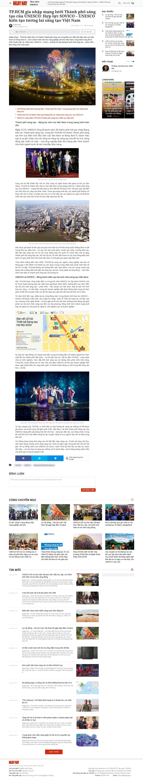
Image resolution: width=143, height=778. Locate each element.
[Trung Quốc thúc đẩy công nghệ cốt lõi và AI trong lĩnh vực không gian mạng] (87, 740)
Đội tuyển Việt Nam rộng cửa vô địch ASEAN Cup (42, 665)
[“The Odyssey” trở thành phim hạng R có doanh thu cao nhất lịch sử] (87, 705)
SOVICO (18, 465)
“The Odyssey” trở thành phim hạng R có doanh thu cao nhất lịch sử (47, 701)
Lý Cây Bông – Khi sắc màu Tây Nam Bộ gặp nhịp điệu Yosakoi (113, 16)
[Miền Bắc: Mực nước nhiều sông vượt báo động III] (87, 615)
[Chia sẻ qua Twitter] (39, 458)
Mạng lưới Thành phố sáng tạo (44, 465)
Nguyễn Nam (115, 73)
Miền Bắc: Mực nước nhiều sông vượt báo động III (42, 610)
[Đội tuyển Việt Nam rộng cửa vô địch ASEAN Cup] (87, 670)
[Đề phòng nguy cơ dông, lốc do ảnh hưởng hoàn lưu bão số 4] (87, 687)
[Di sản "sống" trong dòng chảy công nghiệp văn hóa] (23, 512)
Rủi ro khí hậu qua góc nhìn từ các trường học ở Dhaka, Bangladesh (114, 25)
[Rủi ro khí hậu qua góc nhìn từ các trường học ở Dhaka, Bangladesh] (130, 25)
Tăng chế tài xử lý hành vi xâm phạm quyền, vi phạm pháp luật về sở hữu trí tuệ (47, 718)
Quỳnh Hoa (17, 25)
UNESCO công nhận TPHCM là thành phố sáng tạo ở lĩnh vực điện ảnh (45, 118)
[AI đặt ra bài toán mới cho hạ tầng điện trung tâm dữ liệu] (87, 653)
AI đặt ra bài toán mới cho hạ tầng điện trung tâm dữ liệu (45, 648)
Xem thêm (54, 752)
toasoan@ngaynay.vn (124, 775)
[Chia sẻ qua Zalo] (55, 458)
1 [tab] (127, 61)
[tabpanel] (118, 69)
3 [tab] (130, 61)
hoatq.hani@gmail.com (20, 27)
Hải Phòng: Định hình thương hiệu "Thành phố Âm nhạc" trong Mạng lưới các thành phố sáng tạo (52, 110)
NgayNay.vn (20, 3)
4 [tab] (132, 61)
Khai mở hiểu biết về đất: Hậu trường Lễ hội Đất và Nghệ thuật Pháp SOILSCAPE (114, 53)
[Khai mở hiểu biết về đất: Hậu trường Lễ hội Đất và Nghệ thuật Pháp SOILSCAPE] (130, 53)
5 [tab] (133, 61)
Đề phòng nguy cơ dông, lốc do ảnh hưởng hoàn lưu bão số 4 (47, 682)
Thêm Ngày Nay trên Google (76, 458)
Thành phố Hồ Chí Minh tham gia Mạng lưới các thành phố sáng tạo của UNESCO (50, 115)
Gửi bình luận (88, 490)
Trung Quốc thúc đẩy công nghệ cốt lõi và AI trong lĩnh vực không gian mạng (46, 736)
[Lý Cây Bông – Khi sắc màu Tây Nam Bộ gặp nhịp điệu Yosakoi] (130, 17)
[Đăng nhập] (132, 3)
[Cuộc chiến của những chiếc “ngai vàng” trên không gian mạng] (106, 68)
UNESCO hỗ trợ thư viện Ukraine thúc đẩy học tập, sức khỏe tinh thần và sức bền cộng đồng (86, 525)
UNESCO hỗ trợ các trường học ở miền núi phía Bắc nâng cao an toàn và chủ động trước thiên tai (115, 44)
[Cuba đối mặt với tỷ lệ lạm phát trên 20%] (87, 598)
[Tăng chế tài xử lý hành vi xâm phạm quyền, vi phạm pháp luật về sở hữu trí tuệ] (87, 722)
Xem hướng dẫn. (84, 467)
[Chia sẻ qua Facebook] (23, 458)
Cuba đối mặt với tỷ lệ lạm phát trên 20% (39, 593)
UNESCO (27, 465)
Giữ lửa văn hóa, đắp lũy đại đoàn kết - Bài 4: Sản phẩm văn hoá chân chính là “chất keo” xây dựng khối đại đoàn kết (113, 108)
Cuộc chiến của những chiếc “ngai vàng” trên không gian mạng (122, 68)
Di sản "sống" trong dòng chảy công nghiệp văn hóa (21, 523)
